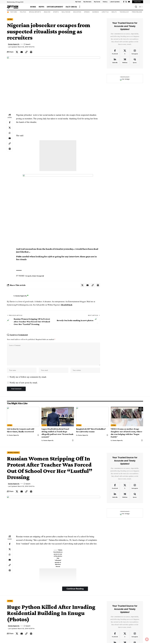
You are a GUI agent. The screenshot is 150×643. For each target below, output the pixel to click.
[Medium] (125, 60)
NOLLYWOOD (66, 12)
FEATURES (13, 12)
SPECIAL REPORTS (35, 12)
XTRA (10, 19)
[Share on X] (17, 52)
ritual (34, 276)
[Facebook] (124, 1)
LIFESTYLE (105, 12)
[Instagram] (135, 52)
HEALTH (114, 12)
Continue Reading (75, 589)
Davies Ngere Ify (13, 44)
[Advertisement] (57, 155)
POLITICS (23, 12)
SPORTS (56, 12)
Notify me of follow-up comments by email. (28, 376)
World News (13, 452)
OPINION (86, 12)
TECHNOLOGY (124, 12)
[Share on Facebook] (9, 122)
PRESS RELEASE (137, 12)
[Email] (21, 52)
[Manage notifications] (147, 639)
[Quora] (135, 60)
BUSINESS (95, 12)
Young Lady (40, 276)
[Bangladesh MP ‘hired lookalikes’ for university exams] (92, 416)
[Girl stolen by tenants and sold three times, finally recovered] (23, 416)
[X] (126, 1)
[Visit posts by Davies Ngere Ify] (9, 296)
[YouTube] (128, 1)
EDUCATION (77, 12)
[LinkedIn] (115, 60)
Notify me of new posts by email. (24, 382)
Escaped (28, 276)
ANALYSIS (47, 12)
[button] (79, 6)
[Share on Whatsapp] (9, 133)
